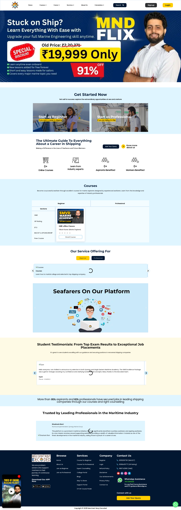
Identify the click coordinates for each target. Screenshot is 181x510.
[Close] (36, 11)
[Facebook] (122, 473)
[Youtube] (118, 473)
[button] (61, 203)
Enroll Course (70, 237)
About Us (84, 5)
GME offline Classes (67, 226)
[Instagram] (125, 473)
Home (30, 5)
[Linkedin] (129, 473)
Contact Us (124, 455)
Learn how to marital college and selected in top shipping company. (61, 274)
